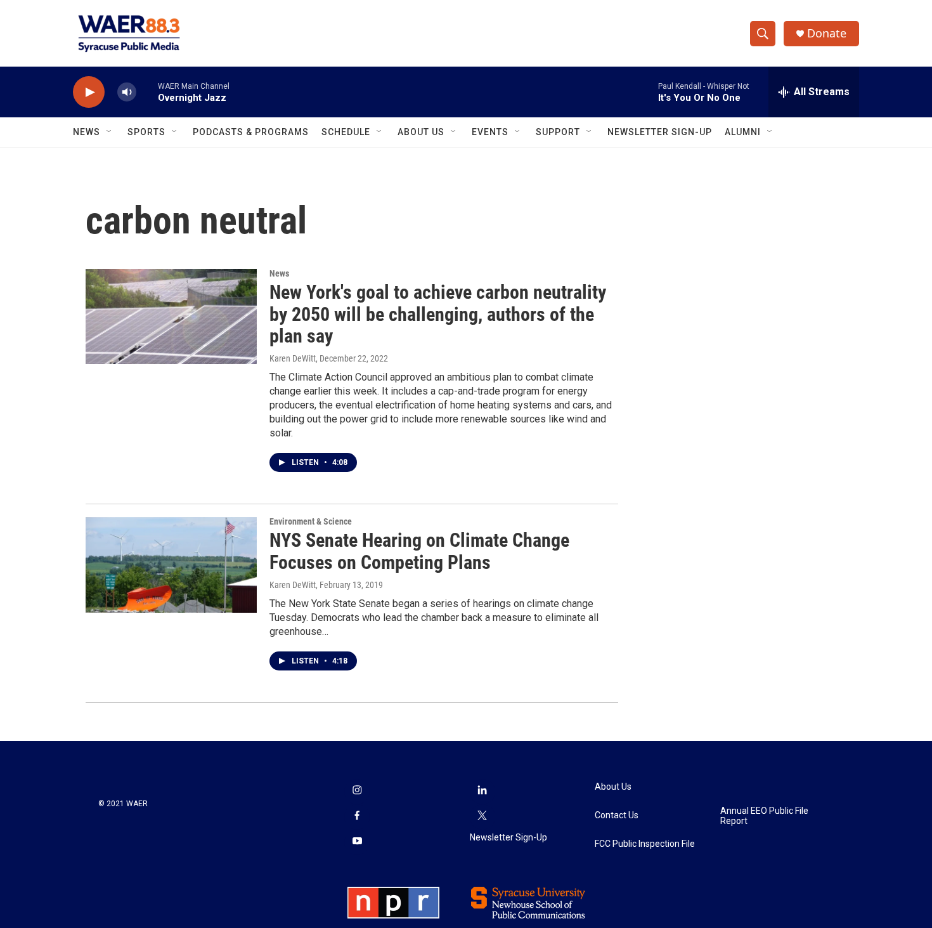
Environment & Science (310, 521)
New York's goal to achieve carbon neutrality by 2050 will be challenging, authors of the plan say (437, 314)
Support (558, 132)
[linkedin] (482, 791)
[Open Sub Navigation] (110, 132)
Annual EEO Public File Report (764, 816)
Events (490, 132)
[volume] (127, 92)
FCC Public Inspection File (645, 844)
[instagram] (357, 791)
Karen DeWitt (292, 358)
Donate (826, 33)
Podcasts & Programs (251, 132)
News (86, 132)
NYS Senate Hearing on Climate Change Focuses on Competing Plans (419, 551)
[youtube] (357, 842)
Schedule (345, 132)
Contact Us (616, 815)
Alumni (743, 132)
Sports (146, 132)
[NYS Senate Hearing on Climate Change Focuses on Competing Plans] (171, 564)
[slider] (147, 91)
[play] (89, 92)
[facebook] (357, 817)
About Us (421, 132)
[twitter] (482, 817)
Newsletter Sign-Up (659, 132)
